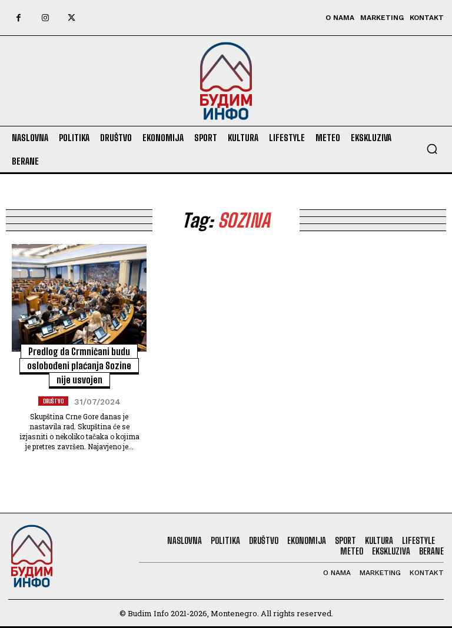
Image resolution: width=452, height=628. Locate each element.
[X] (71, 18)
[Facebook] (18, 18)
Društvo (53, 401)
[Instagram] (45, 18)
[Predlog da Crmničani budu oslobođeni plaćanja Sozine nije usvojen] (79, 298)
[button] (432, 149)
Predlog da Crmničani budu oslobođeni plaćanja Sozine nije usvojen (79, 365)
